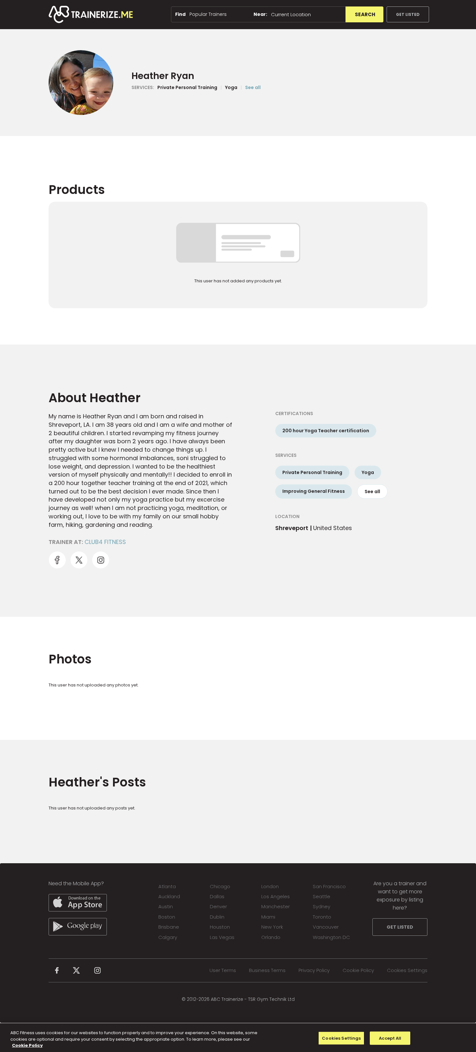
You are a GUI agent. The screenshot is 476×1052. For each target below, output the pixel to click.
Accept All (390, 1038)
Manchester (275, 906)
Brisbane (168, 926)
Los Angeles (275, 896)
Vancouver (326, 926)
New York (272, 926)
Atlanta (167, 886)
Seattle (321, 896)
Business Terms (267, 970)
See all (253, 87)
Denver (218, 906)
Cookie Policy (358, 970)
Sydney (321, 906)
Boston (166, 916)
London (270, 886)
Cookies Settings (407, 970)
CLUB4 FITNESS (105, 542)
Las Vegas (222, 937)
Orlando (270, 937)
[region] (238, 1037)
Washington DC (331, 937)
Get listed (408, 14)
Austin (165, 906)
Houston (220, 926)
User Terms (223, 970)
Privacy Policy (314, 970)
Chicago (220, 886)
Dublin (217, 916)
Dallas (217, 896)
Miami (268, 916)
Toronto (322, 916)
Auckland (169, 896)
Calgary (167, 937)
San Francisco (329, 886)
